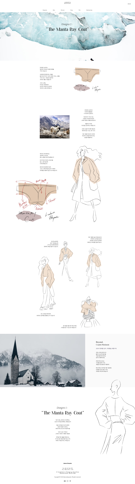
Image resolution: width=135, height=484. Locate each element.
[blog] (70, 481)
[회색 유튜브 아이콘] (65, 481)
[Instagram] (67, 481)
